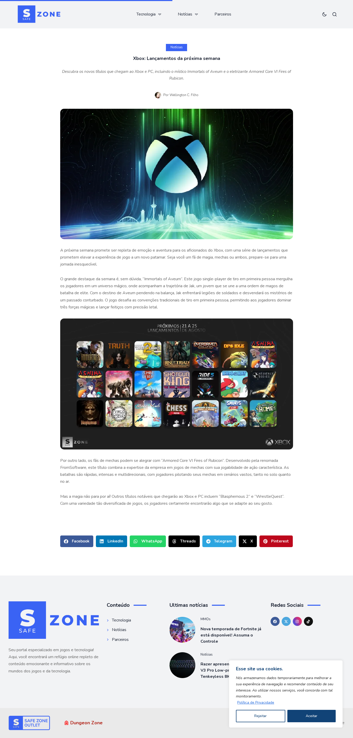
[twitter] (286, 621)
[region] (286, 694)
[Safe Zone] (39, 14)
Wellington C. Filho (184, 95)
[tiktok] (308, 621)
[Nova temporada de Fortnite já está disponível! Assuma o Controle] (182, 630)
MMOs (206, 619)
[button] (76, 541)
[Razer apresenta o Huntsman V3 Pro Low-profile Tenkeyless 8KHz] (182, 665)
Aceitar (311, 715)
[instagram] (297, 621)
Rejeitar (260, 715)
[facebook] (275, 621)
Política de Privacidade (255, 702)
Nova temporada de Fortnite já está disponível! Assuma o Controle (231, 635)
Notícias (177, 47)
